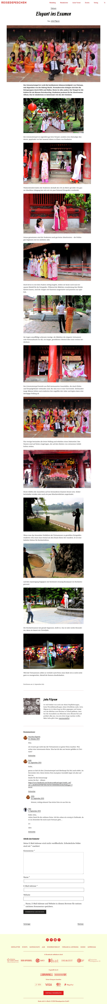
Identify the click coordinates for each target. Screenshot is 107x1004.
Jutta (32, 796)
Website (26, 895)
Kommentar (29, 851)
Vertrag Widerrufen (53, 993)
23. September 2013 (37, 798)
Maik (29, 760)
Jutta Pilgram (55, 21)
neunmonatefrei (64, 718)
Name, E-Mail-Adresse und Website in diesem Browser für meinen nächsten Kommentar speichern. (54, 905)
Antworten (31, 755)
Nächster (81, 924)
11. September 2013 (34, 811)
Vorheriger (26, 924)
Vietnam (53, 8)
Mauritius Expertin (34, 737)
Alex (29, 809)
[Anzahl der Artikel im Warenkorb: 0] (104, 2)
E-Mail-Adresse (30, 886)
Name (26, 877)
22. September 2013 (34, 763)
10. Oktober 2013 (34, 739)
